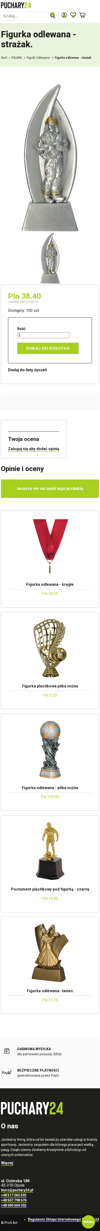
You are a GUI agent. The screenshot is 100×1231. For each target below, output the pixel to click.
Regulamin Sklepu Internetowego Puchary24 (63, 1219)
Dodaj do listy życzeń (27, 370)
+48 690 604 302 (13, 1205)
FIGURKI (17, 57)
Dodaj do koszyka (48, 348)
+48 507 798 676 (13, 1200)
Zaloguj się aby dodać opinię (33, 448)
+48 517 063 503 (13, 1195)
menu (88, 1222)
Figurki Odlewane (38, 57)
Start (4, 57)
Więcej (7, 1163)
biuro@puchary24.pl (17, 1190)
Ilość (21, 329)
